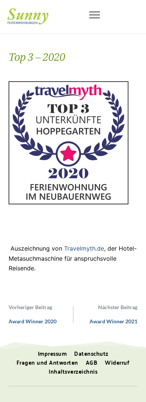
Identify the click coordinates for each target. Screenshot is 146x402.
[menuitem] (52, 353)
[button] (94, 14)
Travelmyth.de (84, 248)
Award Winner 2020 (33, 321)
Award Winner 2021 (113, 321)
